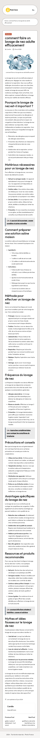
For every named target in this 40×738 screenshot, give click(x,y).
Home (6, 21)
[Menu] (33, 10)
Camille (10, 706)
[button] (11, 710)
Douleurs (8, 34)
